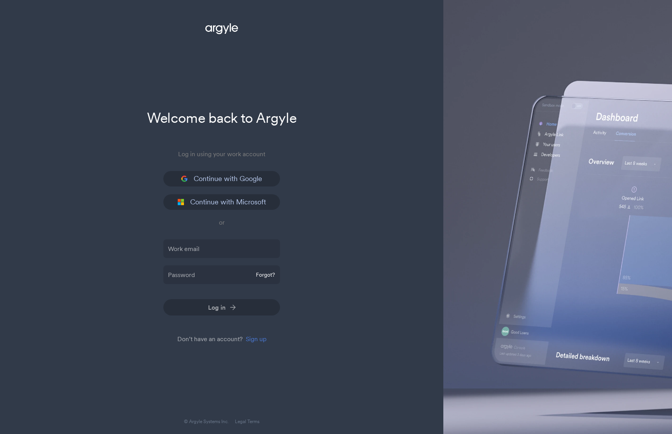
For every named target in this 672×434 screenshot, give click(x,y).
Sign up (256, 339)
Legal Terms (247, 421)
